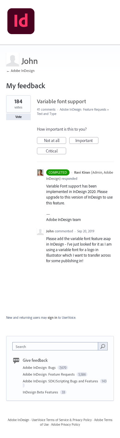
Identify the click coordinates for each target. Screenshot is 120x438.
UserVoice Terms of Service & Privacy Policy (62, 420)
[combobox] (56, 346)
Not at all (55, 141)
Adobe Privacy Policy (65, 424)
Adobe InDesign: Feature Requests (83, 109)
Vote (18, 117)
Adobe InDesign (18, 420)
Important (86, 141)
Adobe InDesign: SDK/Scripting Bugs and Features (61, 381)
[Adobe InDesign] (21, 22)
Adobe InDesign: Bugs (40, 367)
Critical (56, 151)
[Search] (103, 346)
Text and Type (46, 114)
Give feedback (35, 360)
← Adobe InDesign (20, 70)
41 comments (46, 109)
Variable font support (61, 101)
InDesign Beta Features (41, 392)
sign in (52, 317)
